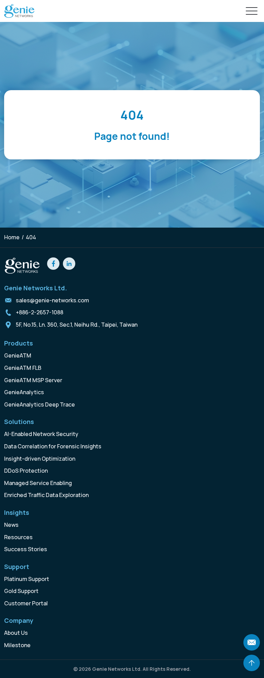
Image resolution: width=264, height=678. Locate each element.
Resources (18, 537)
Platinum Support (26, 579)
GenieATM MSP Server (33, 380)
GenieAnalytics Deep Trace (39, 404)
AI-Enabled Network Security (41, 434)
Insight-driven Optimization (39, 458)
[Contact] (251, 642)
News (11, 525)
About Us (16, 633)
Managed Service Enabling (38, 483)
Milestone (17, 645)
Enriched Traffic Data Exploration (46, 495)
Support (16, 566)
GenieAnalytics (24, 392)
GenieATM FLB (22, 368)
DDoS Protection (26, 470)
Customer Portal (26, 603)
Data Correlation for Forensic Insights (52, 446)
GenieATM (17, 355)
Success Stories (25, 549)
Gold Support (21, 591)
